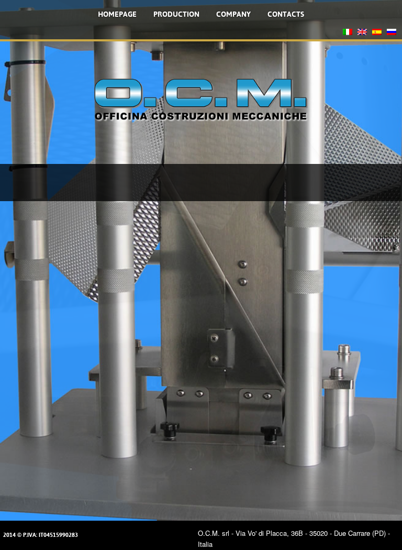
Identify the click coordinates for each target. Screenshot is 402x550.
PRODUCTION (176, 14)
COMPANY (233, 14)
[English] (362, 33)
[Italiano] (347, 33)
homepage (117, 14)
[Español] (377, 33)
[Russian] (391, 33)
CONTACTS (285, 14)
